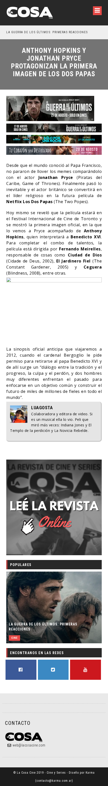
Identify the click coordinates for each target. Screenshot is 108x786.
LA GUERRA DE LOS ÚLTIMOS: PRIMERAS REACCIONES (43, 626)
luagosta (42, 407)
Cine (14, 638)
